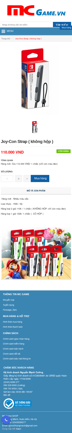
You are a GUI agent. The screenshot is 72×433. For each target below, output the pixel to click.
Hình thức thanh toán (13, 326)
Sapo (18, 428)
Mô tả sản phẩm (36, 191)
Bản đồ (6, 394)
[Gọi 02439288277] (6, 420)
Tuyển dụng (8, 304)
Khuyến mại (8, 299)
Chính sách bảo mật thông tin (17, 358)
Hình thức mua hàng (12, 321)
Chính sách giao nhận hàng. (16, 338)
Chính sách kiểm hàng (13, 343)
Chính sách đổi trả (11, 353)
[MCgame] (36, 11)
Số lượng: (7, 171)
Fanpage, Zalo (10, 309)
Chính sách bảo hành (13, 348)
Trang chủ (5, 38)
